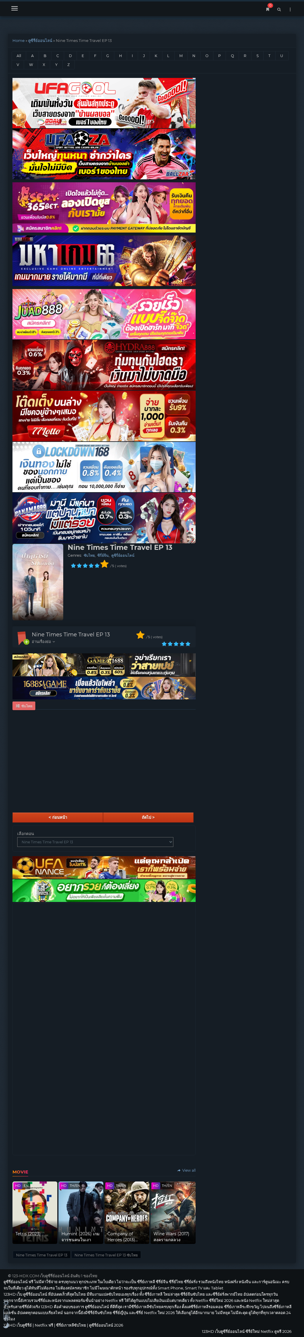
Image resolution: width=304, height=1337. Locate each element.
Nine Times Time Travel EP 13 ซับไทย (106, 1255)
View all (188, 1170)
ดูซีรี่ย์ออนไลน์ (40, 40)
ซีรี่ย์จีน (103, 555)
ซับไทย (89, 555)
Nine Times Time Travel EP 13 (71, 634)
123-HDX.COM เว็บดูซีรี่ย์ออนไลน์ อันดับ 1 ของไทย (54, 1275)
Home (18, 40)
